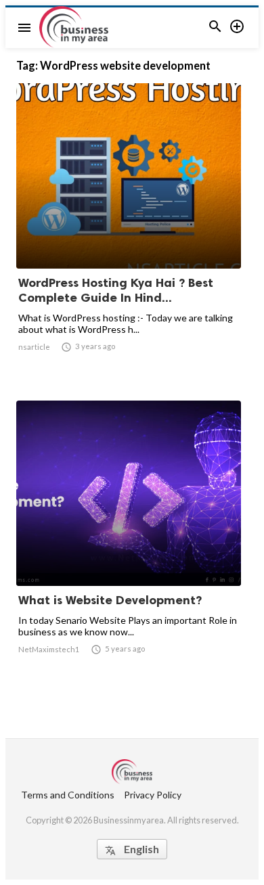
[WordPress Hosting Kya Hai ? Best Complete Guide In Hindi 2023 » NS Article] (128, 233)
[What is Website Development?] (128, 551)
